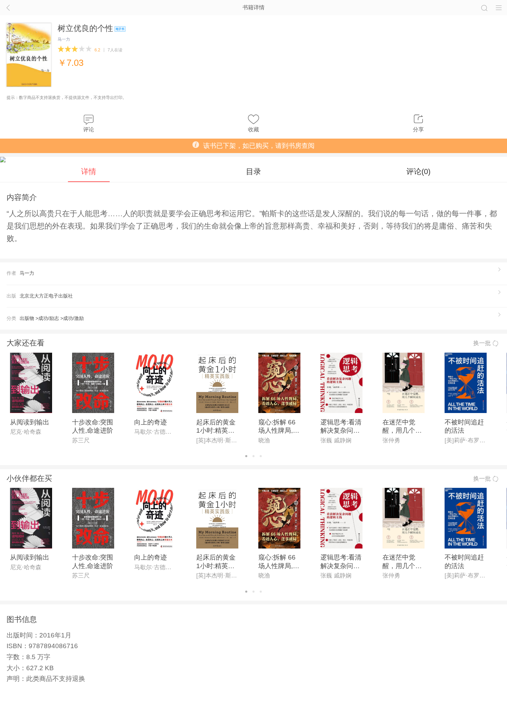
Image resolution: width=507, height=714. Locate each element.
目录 (253, 171)
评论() (418, 171)
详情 (88, 171)
